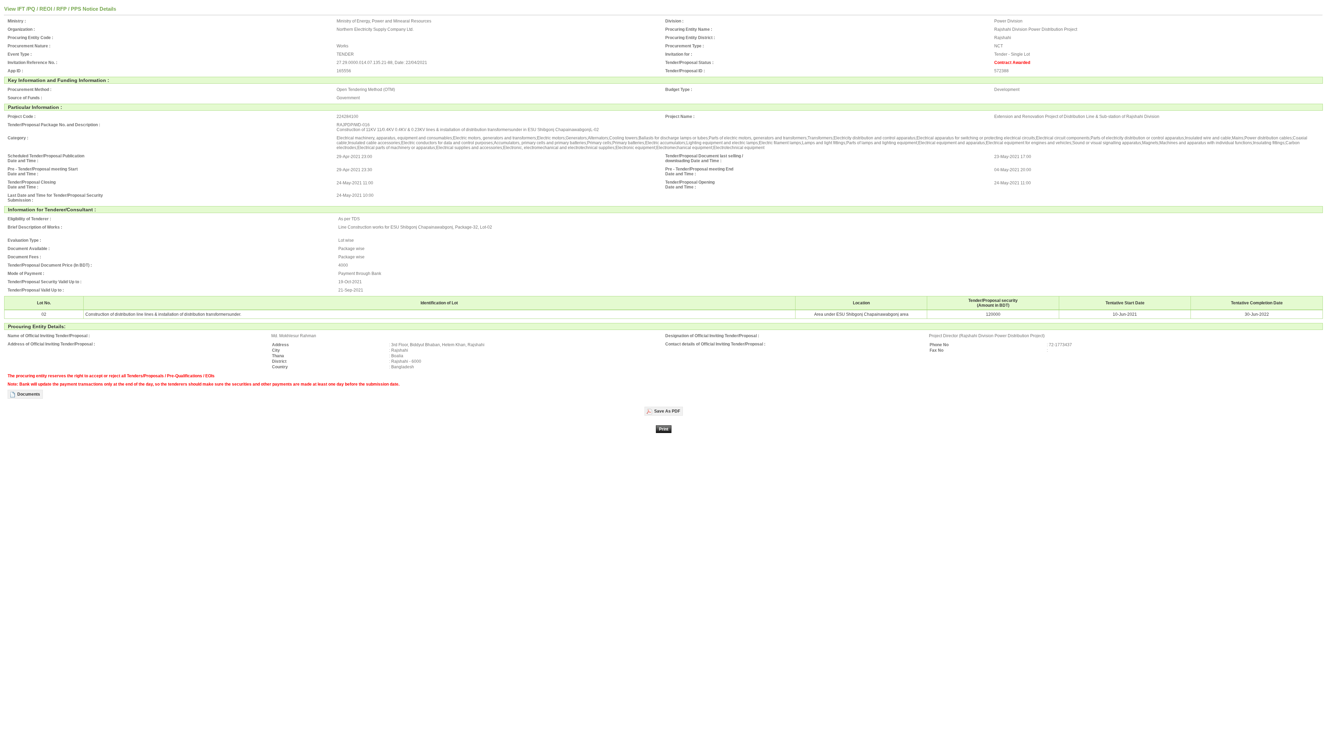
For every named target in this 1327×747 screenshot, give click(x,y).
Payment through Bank (359, 273)
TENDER (345, 54)
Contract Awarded (1012, 62)
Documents (28, 394)
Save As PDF (667, 411)
